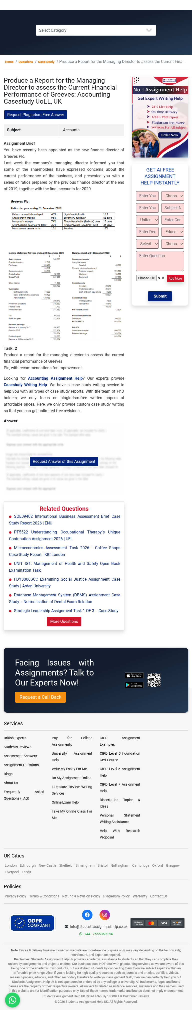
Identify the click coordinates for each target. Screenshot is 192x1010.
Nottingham (119, 865)
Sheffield (65, 865)
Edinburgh (28, 865)
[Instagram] (105, 915)
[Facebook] (87, 915)
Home (9, 62)
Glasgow (173, 865)
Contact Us (159, 896)
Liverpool (12, 872)
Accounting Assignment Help (55, 378)
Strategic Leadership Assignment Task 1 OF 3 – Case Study (66, 610)
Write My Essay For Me (69, 769)
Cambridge (140, 865)
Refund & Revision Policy (81, 896)
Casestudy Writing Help (25, 384)
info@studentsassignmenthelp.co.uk (99, 927)
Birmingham (85, 865)
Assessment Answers (20, 756)
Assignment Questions (21, 765)
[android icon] (134, 685)
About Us (11, 783)
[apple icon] (134, 675)
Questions (25, 62)
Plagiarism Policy (116, 896)
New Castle (47, 865)
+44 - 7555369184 (98, 934)
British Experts (15, 738)
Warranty (140, 896)
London (11, 865)
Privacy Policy (15, 896)
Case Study (46, 62)
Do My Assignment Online (71, 778)
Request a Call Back (41, 697)
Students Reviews (17, 747)
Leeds (26, 872)
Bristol (103, 865)
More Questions (64, 621)
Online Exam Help (65, 802)
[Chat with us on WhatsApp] (12, 1000)
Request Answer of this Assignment (64, 461)
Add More (175, 278)
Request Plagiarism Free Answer (35, 114)
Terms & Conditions (44, 896)
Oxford (157, 865)
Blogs (8, 774)
